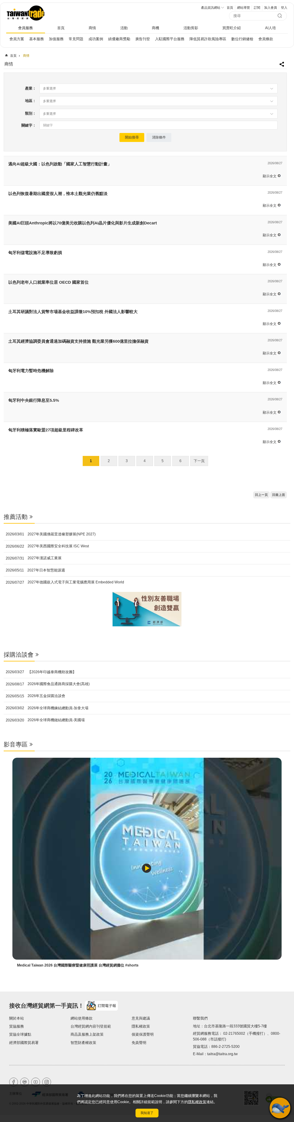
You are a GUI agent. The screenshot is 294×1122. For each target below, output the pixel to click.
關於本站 (16, 1018)
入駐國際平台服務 (169, 39)
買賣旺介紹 (231, 28)
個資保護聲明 (143, 1034)
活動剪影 (191, 28)
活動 (124, 28)
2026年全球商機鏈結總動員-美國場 (45, 720)
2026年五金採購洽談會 (35, 696)
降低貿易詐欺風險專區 (207, 39)
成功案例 (95, 39)
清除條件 (159, 137)
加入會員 (270, 7)
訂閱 (257, 7)
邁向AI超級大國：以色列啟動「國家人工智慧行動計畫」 (60, 164)
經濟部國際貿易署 (24, 1043)
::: (3, 501)
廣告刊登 (142, 39)
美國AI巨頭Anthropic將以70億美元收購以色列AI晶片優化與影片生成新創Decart (82, 223)
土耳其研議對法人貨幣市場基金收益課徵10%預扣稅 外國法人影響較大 (73, 311)
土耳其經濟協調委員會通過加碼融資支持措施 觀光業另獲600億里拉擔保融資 (78, 341)
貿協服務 (16, 1026)
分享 (282, 62)
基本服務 (36, 39)
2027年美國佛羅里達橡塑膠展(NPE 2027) (51, 534)
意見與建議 (141, 1018)
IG (46, 1082)
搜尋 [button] (280, 16)
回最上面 (278, 495)
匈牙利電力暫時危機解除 (31, 370)
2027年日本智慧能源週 (35, 570)
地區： (30, 101)
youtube (35, 1082)
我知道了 (147, 1113)
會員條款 (265, 39)
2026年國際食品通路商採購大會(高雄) (48, 684)
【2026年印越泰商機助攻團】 (41, 672)
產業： (30, 88)
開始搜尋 (132, 137)
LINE (24, 1082)
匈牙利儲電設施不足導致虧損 (35, 252)
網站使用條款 (82, 1018)
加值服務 (56, 39)
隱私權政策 (197, 1102)
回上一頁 (261, 495)
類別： (30, 113)
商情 (92, 28)
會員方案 (16, 39)
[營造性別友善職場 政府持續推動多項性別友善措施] (147, 609)
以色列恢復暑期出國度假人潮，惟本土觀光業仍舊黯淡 (57, 193)
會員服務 (25, 28)
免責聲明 (139, 1043)
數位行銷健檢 (242, 39)
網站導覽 (243, 7)
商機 (155, 28)
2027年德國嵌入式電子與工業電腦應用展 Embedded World (65, 582)
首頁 (230, 7)
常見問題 (76, 39)
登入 (284, 7)
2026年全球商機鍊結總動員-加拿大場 (47, 708)
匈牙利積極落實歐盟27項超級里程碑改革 (45, 430)
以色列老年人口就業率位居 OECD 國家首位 (48, 282)
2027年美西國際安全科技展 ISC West (47, 546)
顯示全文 (270, 176)
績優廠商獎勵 (119, 39)
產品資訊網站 (210, 7)
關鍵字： (28, 125)
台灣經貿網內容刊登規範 (91, 1026)
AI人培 (270, 28)
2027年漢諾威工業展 (34, 558)
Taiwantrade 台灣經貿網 (40, 13)
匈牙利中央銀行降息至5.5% (33, 400)
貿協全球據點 (20, 1034)
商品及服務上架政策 (87, 1034)
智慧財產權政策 (83, 1043)
